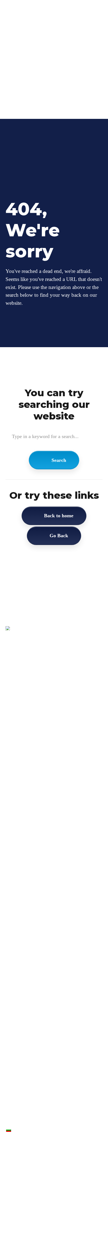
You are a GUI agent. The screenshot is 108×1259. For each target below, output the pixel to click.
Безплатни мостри (29, 78)
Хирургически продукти (26, 1188)
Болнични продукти (22, 1198)
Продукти (21, 58)
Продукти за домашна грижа (30, 1207)
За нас (18, 64)
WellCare (20, 51)
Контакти (21, 71)
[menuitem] (57, 84)
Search (59, 460)
